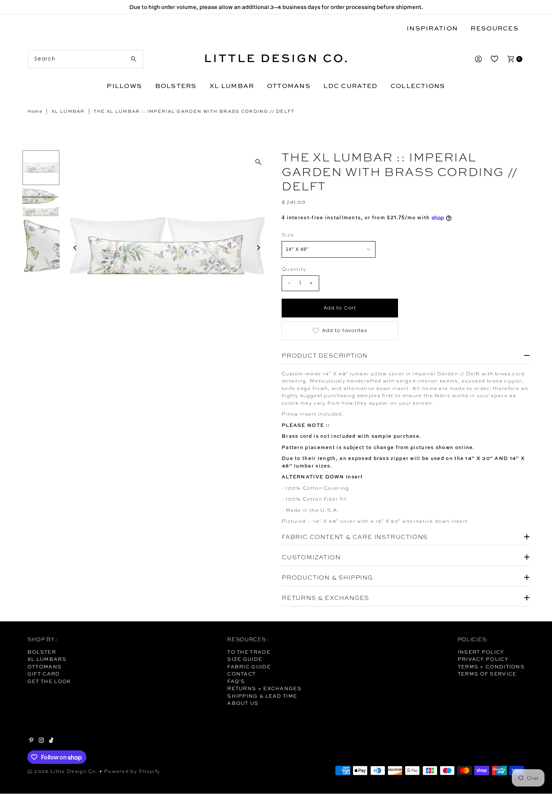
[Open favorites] (494, 59)
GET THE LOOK (49, 681)
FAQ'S (236, 681)
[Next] (258, 247)
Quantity (294, 269)
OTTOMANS (289, 85)
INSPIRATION (432, 28)
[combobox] (85, 59)
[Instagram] (41, 741)
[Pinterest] (31, 741)
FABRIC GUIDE (249, 666)
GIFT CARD (43, 673)
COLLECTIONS (418, 85)
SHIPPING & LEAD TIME (262, 695)
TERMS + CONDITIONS (491, 666)
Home (34, 111)
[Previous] (75, 247)
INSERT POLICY (481, 651)
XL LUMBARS (46, 659)
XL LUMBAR (232, 85)
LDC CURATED (350, 85)
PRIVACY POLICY (483, 659)
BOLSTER (41, 651)
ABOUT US (242, 703)
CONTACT (241, 673)
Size (288, 235)
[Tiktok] (51, 741)
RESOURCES (494, 28)
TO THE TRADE (248, 651)
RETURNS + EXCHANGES (264, 688)
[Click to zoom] (258, 162)
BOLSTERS (176, 85)
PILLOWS (124, 85)
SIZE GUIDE (244, 659)
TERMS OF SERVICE (487, 673)
